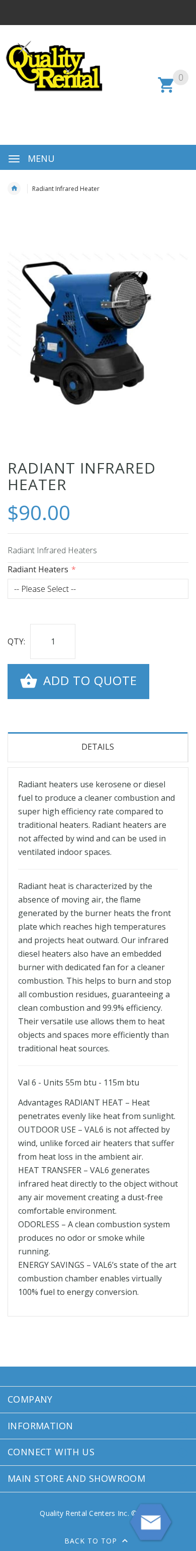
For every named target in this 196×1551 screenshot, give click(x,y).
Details (97, 746)
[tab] (98, 747)
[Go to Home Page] (14, 188)
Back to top (92, 1540)
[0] (166, 91)
